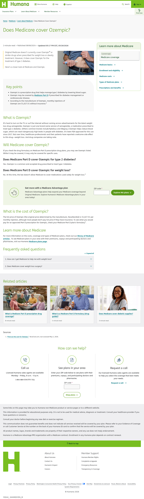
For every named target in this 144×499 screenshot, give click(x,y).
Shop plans (70, 394)
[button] (119, 367)
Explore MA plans (121, 192)
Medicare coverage (110, 57)
